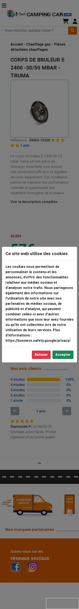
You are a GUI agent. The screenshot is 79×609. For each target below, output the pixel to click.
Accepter (63, 355)
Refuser (41, 355)
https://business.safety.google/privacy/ (38, 340)
